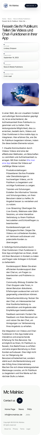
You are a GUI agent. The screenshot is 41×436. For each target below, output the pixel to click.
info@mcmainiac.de (13, 415)
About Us (7, 429)
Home (4, 19)
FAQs (29, 409)
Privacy (15, 429)
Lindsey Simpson (10, 48)
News (10, 19)
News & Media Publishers (21, 19)
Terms (22, 429)
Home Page (10, 409)
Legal (28, 429)
